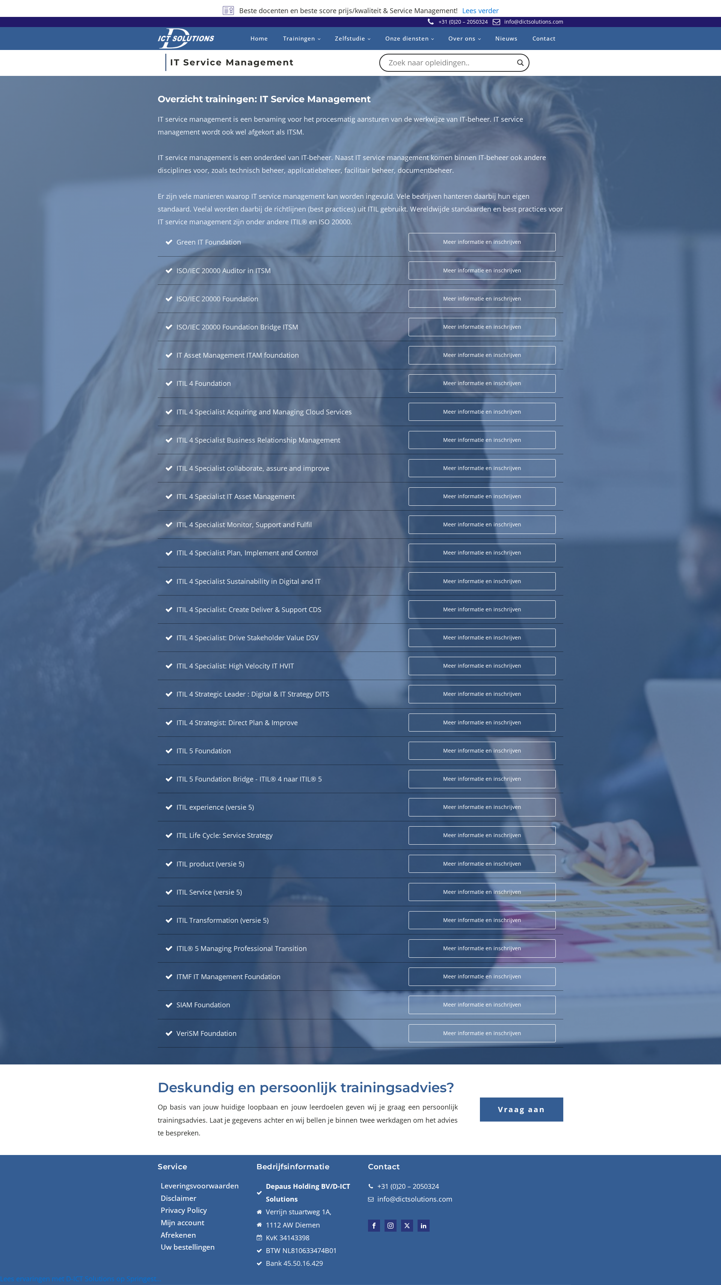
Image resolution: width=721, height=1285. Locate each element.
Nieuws (506, 38)
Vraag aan (521, 1109)
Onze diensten (407, 38)
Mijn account (182, 1223)
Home (259, 38)
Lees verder (480, 10)
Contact (544, 38)
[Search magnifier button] (520, 62)
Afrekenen (178, 1235)
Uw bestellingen (188, 1247)
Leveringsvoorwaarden (200, 1186)
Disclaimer (178, 1198)
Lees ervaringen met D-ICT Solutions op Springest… (80, 1278)
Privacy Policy (184, 1210)
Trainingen (299, 38)
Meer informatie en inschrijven (482, 241)
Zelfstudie (350, 38)
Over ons (461, 38)
